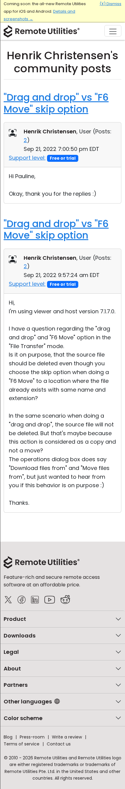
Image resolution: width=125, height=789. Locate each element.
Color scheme (23, 718)
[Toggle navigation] (112, 31)
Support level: (27, 157)
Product (15, 619)
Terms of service (21, 744)
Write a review (67, 737)
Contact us (59, 744)
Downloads (19, 635)
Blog (8, 737)
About (12, 668)
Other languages (28, 701)
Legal (11, 652)
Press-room (32, 737)
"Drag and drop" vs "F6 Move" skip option (56, 103)
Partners (16, 685)
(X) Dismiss (110, 4)
